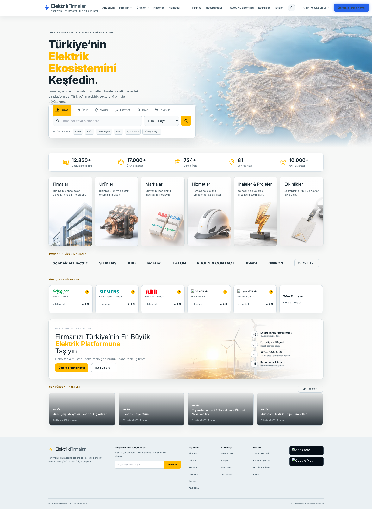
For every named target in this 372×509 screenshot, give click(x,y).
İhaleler (192, 481)
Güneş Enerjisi (152, 131)
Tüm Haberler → (310, 388)
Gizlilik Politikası (261, 467)
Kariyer (224, 460)
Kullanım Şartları (261, 460)
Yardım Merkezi (261, 453)
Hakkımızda (227, 453)
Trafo (89, 131)
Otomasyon (104, 131)
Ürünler (192, 460)
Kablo (78, 131)
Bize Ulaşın (226, 467)
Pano (118, 131)
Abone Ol (172, 464)
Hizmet (125, 110)
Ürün (84, 110)
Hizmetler (194, 474)
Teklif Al (196, 7)
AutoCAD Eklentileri (242, 7)
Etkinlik (164, 110)
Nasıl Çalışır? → (104, 367)
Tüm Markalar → (307, 263)
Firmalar (193, 453)
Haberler (158, 7)
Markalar (193, 467)
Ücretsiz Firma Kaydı (351, 7)
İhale (144, 110)
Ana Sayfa (108, 7)
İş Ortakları (226, 474)
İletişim (279, 7)
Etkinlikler (264, 7)
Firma (64, 110)
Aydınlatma (133, 131)
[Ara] (186, 121)
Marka (104, 110)
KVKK (256, 474)
